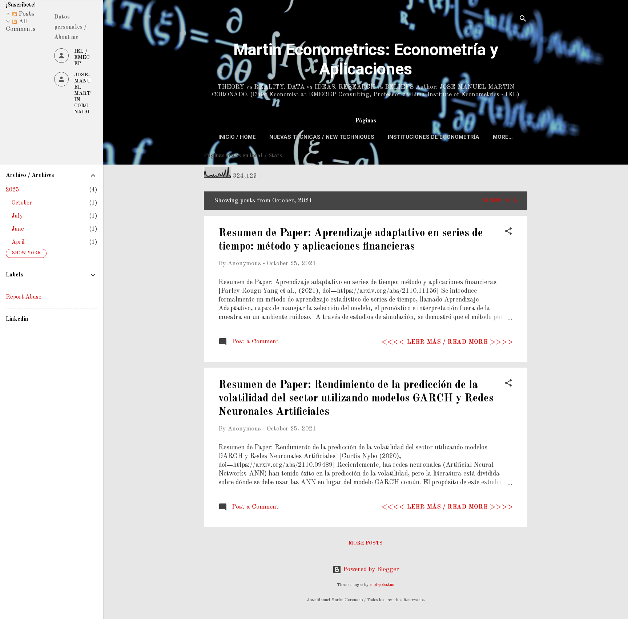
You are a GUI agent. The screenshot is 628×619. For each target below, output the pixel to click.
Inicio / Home (237, 137)
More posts (366, 543)
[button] (508, 232)
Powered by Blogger (370, 569)
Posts (25, 14)
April (18, 242)
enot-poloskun (382, 585)
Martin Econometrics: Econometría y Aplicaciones (365, 59)
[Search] (523, 20)
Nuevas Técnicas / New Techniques (321, 137)
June (18, 229)
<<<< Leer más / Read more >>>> (447, 342)
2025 (12, 190)
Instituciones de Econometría (433, 137)
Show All (499, 201)
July (17, 216)
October (22, 203)
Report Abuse (23, 297)
